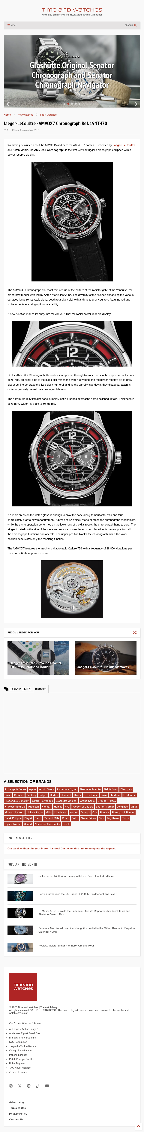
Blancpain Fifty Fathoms (22, 1037)
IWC (67, 806)
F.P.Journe (129, 795)
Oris (94, 812)
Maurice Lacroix (14, 812)
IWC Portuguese (18, 1042)
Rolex (65, 818)
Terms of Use (17, 1107)
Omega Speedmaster (20, 1050)
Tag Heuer (113, 818)
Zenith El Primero (18, 1072)
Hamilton (33, 806)
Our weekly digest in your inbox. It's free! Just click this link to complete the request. (62, 848)
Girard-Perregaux (42, 800)
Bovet (8, 795)
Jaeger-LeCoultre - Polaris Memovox (103, 667)
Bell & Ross (111, 789)
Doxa (103, 795)
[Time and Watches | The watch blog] (72, 14)
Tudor (125, 818)
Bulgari (43, 795)
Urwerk (28, 823)
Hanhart (46, 806)
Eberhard (115, 795)
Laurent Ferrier (105, 806)
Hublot (58, 806)
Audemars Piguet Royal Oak (24, 1033)
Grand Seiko (87, 800)
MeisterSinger (34, 812)
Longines (122, 806)
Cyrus (77, 795)
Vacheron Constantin (47, 823)
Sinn (101, 818)
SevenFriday (88, 818)
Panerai (104, 812)
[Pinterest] (28, 1086)
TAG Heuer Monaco (20, 1067)
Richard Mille (51, 818)
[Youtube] (47, 1086)
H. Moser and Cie (15, 806)
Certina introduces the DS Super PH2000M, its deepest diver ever (77, 893)
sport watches (48, 114)
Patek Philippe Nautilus (21, 1059)
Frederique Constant (17, 800)
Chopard (66, 795)
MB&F (134, 806)
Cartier (54, 795)
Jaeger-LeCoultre (124, 145)
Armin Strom (46, 789)
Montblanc (60, 812)
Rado (38, 818)
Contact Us (16, 1119)
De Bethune (91, 795)
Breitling (31, 795)
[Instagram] (11, 1086)
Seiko (75, 818)
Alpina (32, 789)
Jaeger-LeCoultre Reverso (23, 1046)
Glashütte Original (66, 800)
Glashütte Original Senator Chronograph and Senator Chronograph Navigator (72, 74)
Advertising (16, 1102)
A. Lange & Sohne (15, 789)
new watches (25, 114)
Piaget (28, 818)
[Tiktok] (37, 1086)
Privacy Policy (18, 1113)
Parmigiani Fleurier (123, 812)
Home (7, 114)
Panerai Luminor (18, 1054)
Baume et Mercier (90, 789)
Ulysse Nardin (13, 823)
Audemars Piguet (67, 789)
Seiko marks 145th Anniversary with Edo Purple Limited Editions (76, 875)
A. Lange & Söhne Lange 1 (23, 1029)
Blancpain (126, 789)
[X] (19, 1086)
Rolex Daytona (17, 1063)
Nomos (74, 812)
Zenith (66, 823)
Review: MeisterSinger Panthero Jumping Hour (66, 945)
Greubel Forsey (107, 800)
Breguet (19, 795)
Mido (49, 812)
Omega (85, 812)
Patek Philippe (13, 818)
